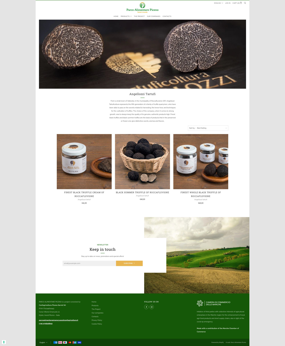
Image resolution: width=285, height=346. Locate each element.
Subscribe (128, 263)
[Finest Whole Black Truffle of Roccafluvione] (200, 161)
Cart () (236, 3)
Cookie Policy (97, 324)
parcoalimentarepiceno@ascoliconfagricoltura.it (58, 320)
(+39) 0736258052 (45, 324)
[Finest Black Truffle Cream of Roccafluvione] (84, 161)
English (217, 3)
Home (116, 16)
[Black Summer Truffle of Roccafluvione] (142, 161)
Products (125, 16)
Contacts (167, 16)
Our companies (153, 16)
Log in (228, 3)
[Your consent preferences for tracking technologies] (4, 342)
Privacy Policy (97, 320)
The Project (139, 16)
